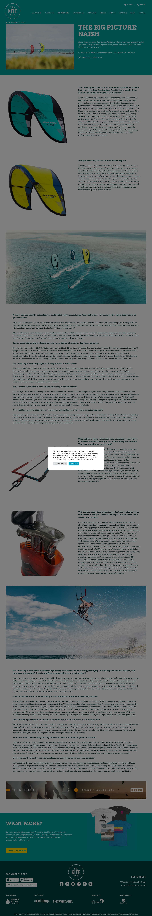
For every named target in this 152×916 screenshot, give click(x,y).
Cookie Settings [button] (60, 464)
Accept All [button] (74, 464)
